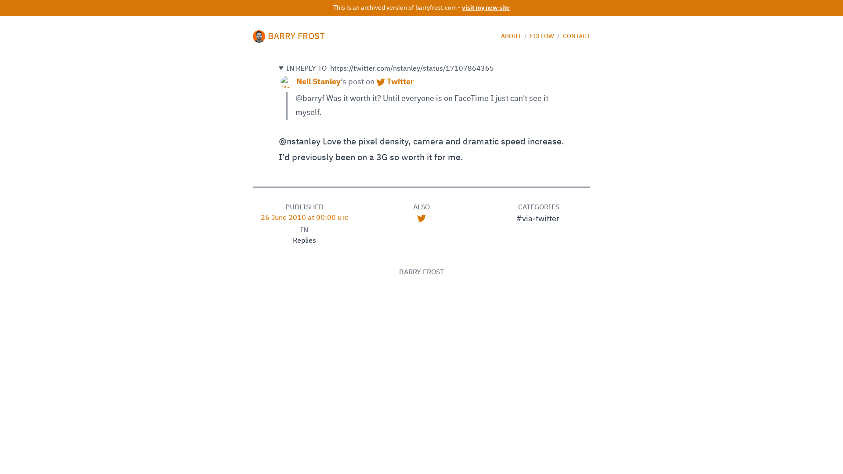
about (511, 36)
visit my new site (486, 8)
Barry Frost (296, 36)
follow (542, 36)
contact (576, 36)
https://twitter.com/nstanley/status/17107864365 (390, 68)
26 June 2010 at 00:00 (304, 218)
